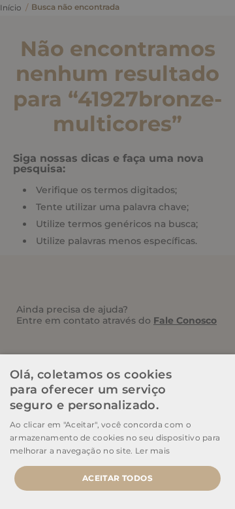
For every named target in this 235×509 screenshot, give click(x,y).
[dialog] (117, 254)
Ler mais (152, 450)
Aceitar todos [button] (117, 478)
